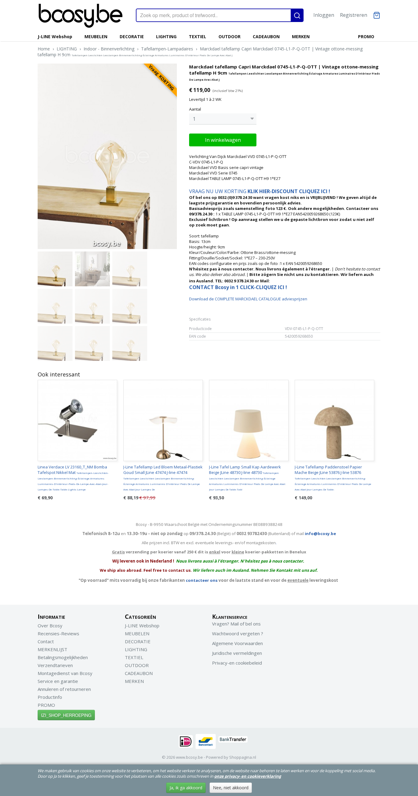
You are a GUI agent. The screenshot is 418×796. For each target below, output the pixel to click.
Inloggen (323, 15)
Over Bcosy (50, 625)
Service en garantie (58, 681)
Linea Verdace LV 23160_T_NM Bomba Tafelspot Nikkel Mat (73, 477)
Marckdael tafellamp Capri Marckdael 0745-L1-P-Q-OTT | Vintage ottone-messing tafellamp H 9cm (200, 51)
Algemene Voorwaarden (237, 643)
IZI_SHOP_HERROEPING (66, 715)
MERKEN (301, 36)
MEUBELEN (95, 36)
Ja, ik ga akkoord (186, 787)
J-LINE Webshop (55, 36)
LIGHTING (166, 36)
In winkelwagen (223, 140)
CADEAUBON (266, 36)
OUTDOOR (229, 36)
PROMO (366, 36)
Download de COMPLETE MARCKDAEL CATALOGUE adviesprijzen (248, 299)
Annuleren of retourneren (64, 689)
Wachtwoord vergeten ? (237, 633)
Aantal (195, 109)
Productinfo (50, 697)
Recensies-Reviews (58, 633)
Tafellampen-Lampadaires (167, 49)
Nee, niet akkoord (230, 787)
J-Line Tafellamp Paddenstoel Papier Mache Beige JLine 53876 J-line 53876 (333, 477)
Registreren (353, 15)
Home (44, 49)
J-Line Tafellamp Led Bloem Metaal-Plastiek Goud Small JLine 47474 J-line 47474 (163, 477)
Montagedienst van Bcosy (65, 673)
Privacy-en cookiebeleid (237, 663)
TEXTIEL (197, 36)
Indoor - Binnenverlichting (109, 49)
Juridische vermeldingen (237, 653)
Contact (46, 641)
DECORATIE (132, 36)
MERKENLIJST (52, 649)
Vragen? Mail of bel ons (236, 624)
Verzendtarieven (55, 665)
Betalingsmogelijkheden (63, 657)
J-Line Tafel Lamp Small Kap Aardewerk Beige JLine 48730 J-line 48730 (247, 477)
